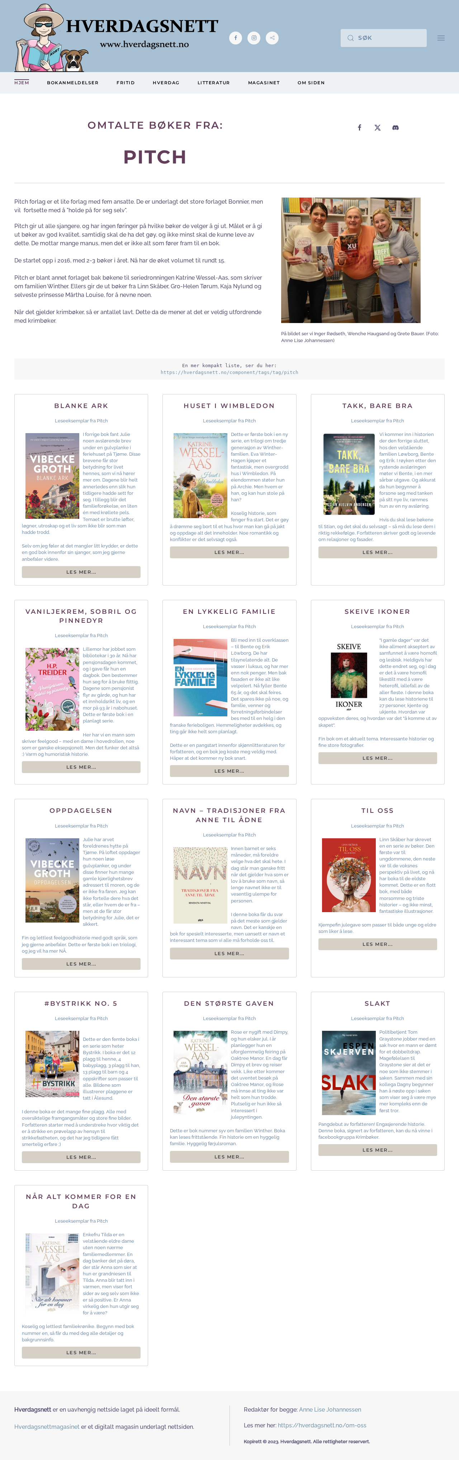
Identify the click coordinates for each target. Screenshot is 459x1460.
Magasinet (264, 82)
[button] (441, 37)
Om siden (311, 82)
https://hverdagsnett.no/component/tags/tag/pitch (229, 372)
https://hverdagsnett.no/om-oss (322, 1425)
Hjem (21, 82)
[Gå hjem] (116, 38)
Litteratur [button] (214, 82)
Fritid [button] (126, 82)
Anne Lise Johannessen (330, 1409)
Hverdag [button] (166, 82)
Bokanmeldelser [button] (73, 82)
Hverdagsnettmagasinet (47, 1426)
